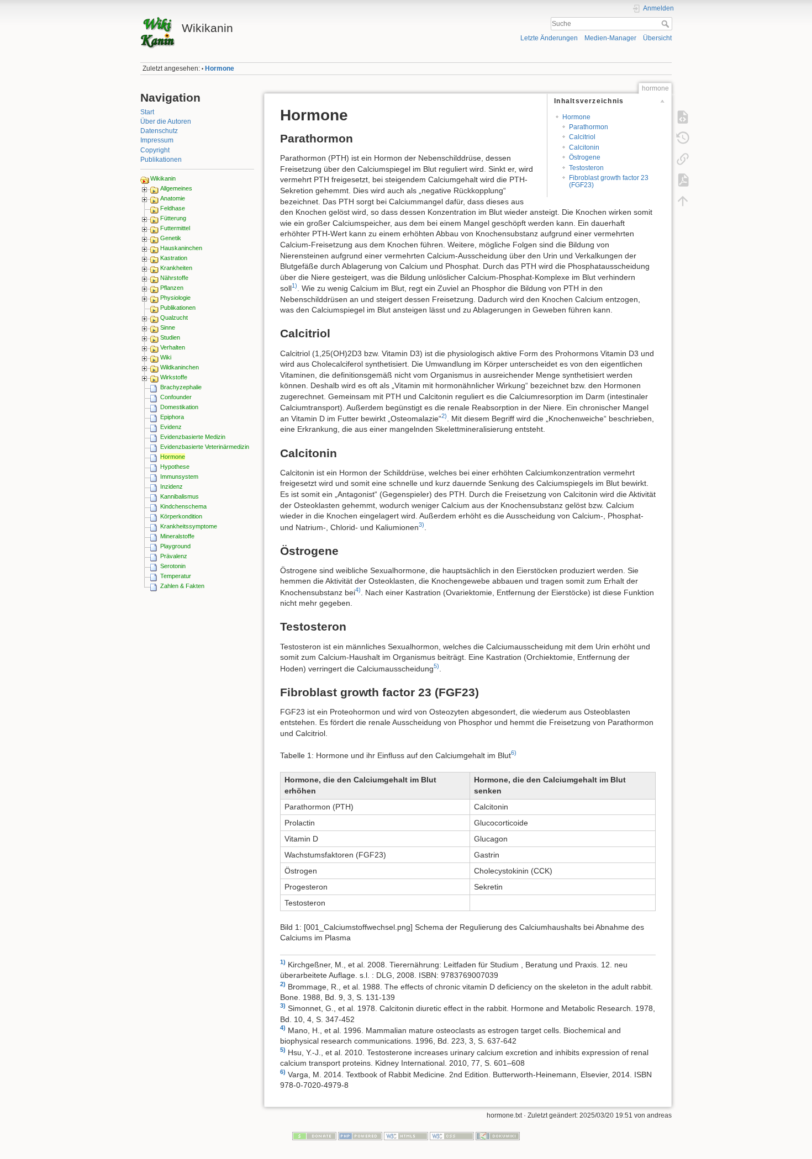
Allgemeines (176, 188)
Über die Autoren (165, 121)
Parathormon (588, 127)
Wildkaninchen (179, 367)
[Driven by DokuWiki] (498, 1135)
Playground (175, 546)
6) (513, 752)
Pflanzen (171, 287)
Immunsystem (179, 476)
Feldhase (172, 208)
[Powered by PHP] (360, 1135)
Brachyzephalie (181, 387)
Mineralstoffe (177, 536)
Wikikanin (163, 178)
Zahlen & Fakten (182, 586)
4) (358, 589)
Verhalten (172, 347)
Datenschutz (159, 131)
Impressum (156, 140)
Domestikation (179, 407)
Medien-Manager (610, 38)
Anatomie (172, 198)
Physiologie (175, 297)
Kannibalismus (179, 496)
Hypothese (174, 466)
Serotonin (173, 566)
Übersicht (657, 38)
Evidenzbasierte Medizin (192, 436)
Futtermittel (175, 228)
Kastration (173, 258)
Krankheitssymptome (188, 526)
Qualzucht (174, 317)
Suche (666, 24)
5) (436, 666)
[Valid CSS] (452, 1135)
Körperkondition (181, 516)
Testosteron (586, 168)
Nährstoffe (174, 277)
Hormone (219, 68)
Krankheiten (176, 267)
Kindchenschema (183, 506)
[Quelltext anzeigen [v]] (682, 117)
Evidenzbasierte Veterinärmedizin (204, 446)
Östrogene (584, 157)
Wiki (165, 357)
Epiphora (172, 417)
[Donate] (314, 1135)
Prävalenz (173, 556)
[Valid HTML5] (406, 1135)
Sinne (167, 327)
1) (294, 285)
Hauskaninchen (181, 248)
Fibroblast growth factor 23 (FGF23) (608, 181)
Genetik (170, 238)
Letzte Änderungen (549, 38)
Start (147, 112)
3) (421, 524)
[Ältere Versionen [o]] (682, 138)
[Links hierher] (682, 159)
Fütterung (173, 218)
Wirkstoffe (173, 377)
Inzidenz (171, 486)
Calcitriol (582, 137)
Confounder (176, 397)
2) (444, 415)
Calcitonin (584, 147)
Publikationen (161, 159)
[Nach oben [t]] (682, 200)
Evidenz (171, 427)
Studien (170, 337)
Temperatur (175, 576)
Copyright (155, 150)
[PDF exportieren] (682, 180)
